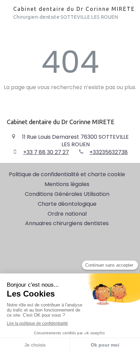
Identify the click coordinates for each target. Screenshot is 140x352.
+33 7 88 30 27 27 (46, 152)
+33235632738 (108, 152)
